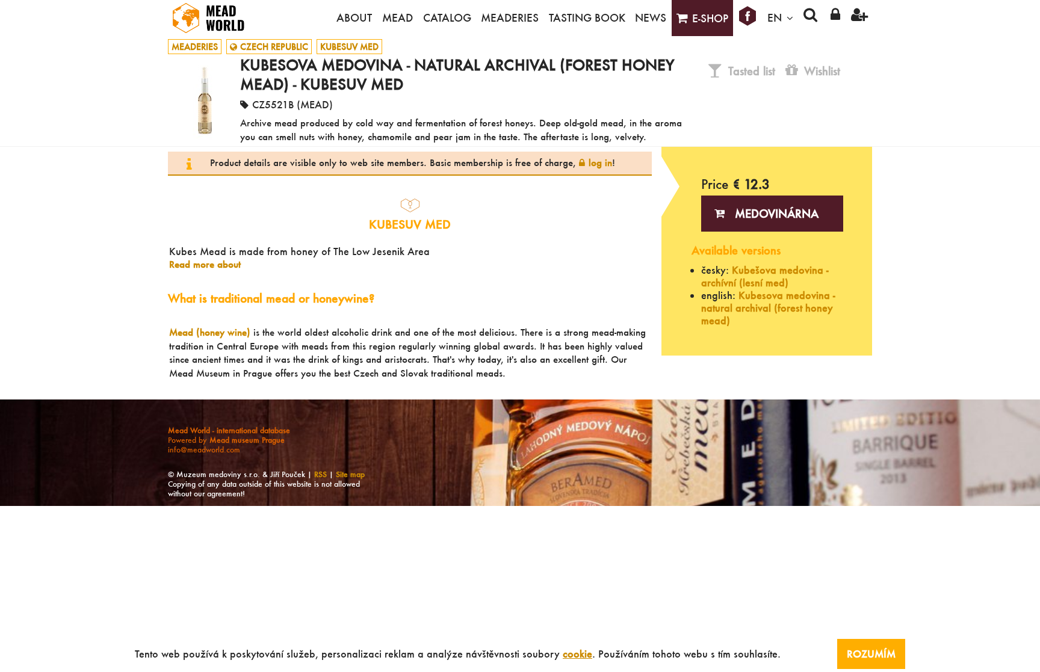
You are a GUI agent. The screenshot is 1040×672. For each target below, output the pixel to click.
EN (774, 17)
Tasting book (587, 17)
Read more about (205, 264)
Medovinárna (777, 213)
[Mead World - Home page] (216, 18)
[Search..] (810, 18)
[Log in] (835, 18)
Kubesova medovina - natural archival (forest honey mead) (768, 308)
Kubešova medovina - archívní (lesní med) (764, 276)
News (650, 17)
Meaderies (510, 17)
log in (600, 162)
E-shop (710, 18)
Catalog (447, 17)
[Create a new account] (859, 18)
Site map (350, 474)
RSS (320, 474)
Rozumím (871, 653)
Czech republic (274, 46)
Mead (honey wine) (209, 332)
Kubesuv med (349, 46)
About (354, 17)
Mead (397, 17)
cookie (577, 653)
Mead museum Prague (247, 440)
